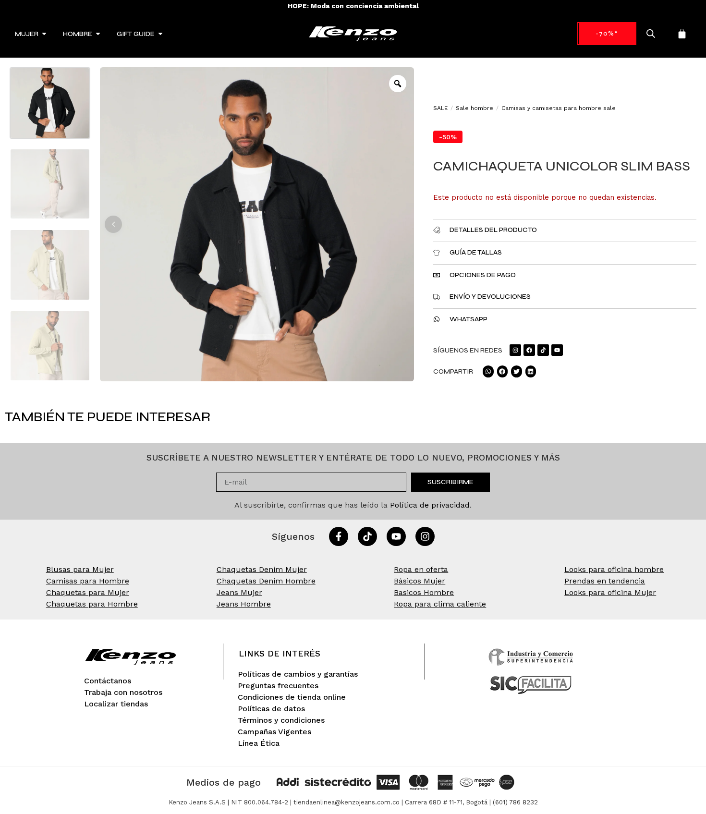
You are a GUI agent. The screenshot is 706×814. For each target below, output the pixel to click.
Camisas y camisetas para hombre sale (558, 108)
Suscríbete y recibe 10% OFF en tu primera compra (353, 6)
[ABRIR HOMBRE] (98, 34)
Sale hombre (474, 108)
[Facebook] (529, 350)
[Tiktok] (543, 350)
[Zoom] (397, 83)
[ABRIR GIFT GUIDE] (160, 34)
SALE (440, 108)
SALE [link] (606, 33)
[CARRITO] (682, 34)
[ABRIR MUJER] (44, 34)
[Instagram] (515, 350)
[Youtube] (557, 350)
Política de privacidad (430, 505)
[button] (113, 224)
